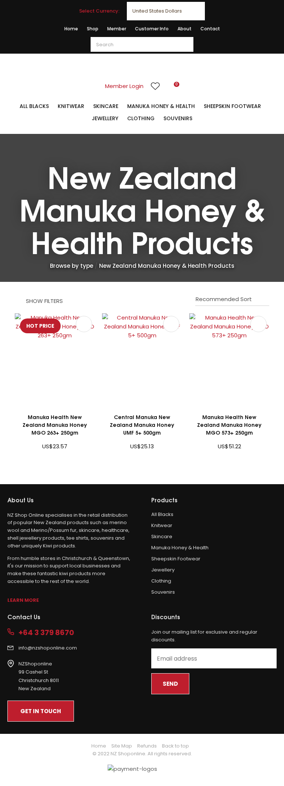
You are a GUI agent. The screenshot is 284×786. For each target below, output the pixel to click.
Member (116, 29)
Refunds (147, 745)
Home (71, 29)
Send (170, 684)
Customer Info (152, 29)
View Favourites (155, 86)
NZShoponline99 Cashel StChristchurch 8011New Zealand (38, 676)
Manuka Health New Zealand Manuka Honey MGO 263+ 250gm (55, 424)
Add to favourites (84, 324)
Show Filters (44, 301)
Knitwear (71, 106)
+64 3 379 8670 (46, 632)
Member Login (124, 86)
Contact (210, 29)
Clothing (141, 118)
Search (184, 44)
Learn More (23, 600)
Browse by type (71, 266)
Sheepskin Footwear (232, 106)
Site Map (121, 745)
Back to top (175, 745)
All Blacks (34, 106)
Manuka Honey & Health (161, 106)
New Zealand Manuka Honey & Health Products (166, 266)
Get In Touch (40, 711)
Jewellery (105, 118)
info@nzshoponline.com (47, 647)
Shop (92, 29)
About (185, 29)
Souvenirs (177, 118)
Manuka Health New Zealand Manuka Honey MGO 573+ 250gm (229, 424)
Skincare (105, 106)
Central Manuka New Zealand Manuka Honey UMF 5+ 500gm (142, 424)
